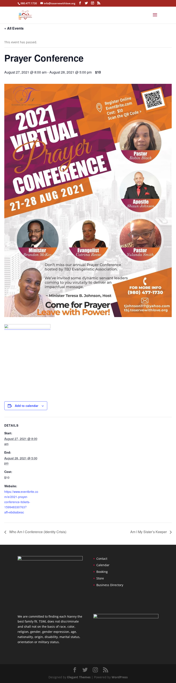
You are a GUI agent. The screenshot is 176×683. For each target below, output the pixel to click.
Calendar (102, 565)
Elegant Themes (79, 677)
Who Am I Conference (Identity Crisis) (37, 531)
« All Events (14, 28)
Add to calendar (26, 405)
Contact (101, 559)
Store (100, 578)
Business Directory (109, 585)
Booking (102, 572)
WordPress (120, 677)
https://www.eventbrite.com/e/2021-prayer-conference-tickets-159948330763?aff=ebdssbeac (21, 501)
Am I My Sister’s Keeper (149, 531)
